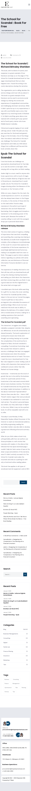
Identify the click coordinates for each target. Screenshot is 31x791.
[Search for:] (15, 574)
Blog (4, 629)
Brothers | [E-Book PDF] (10, 509)
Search (23, 482)
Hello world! (23, 536)
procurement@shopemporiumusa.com (13, 769)
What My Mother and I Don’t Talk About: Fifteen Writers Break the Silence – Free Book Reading (15, 519)
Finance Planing (8, 651)
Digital (5, 642)
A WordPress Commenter (10, 536)
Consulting (6, 638)
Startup (7, 691)
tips (14, 691)
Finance (7, 683)
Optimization (8, 687)
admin (5, 547)
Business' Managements (10, 634)
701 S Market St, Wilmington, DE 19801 (13, 759)
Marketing (6, 660)
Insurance (6, 656)
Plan (17, 687)
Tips (4, 664)
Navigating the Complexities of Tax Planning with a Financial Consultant (13, 541)
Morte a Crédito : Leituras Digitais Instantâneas (14, 594)
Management (16, 683)
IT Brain (11, 780)
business (7, 679)
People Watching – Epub (10, 513)
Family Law (6, 647)
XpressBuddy (7, 539)
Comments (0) (16, 55)
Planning (24, 687)
